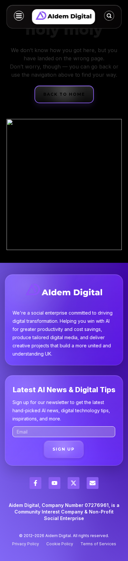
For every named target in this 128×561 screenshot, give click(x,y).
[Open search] (109, 16)
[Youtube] (54, 483)
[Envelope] (92, 483)
